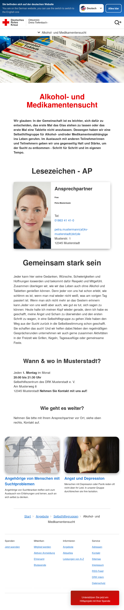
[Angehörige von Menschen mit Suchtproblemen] (32, 455)
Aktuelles (68, 553)
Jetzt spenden (12, 547)
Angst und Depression (84, 478)
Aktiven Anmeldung (44, 553)
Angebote (68, 547)
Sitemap (96, 559)
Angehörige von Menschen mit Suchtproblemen (32, 481)
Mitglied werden (42, 547)
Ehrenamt (39, 559)
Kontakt (96, 553)
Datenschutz (98, 583)
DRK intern (98, 577)
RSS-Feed (97, 571)
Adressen (97, 547)
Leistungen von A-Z (73, 559)
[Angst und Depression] (91, 455)
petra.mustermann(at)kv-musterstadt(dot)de (71, 231)
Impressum (98, 565)
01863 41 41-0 (64, 220)
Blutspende (40, 565)
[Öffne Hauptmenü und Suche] (118, 22)
